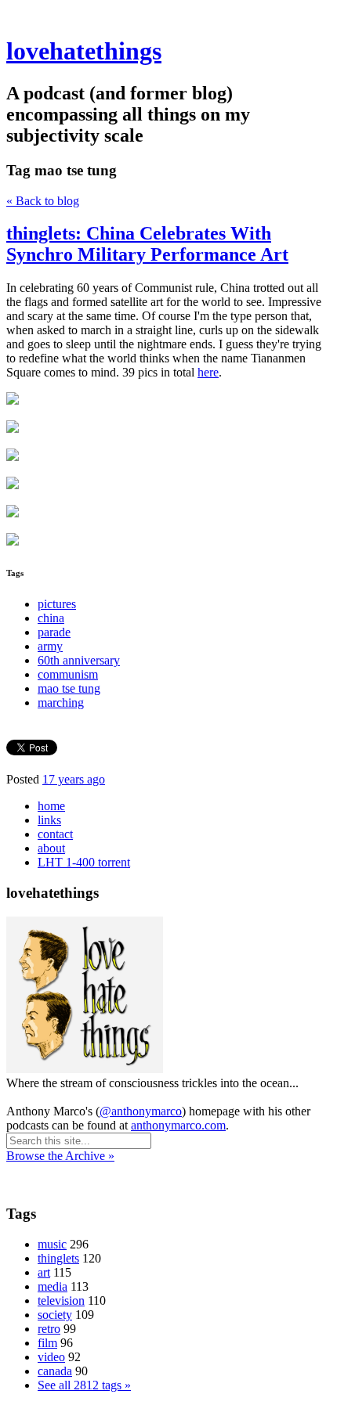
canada (55, 1371)
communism (68, 674)
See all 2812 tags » (84, 1385)
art (44, 1272)
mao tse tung (69, 688)
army (50, 646)
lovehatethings (83, 51)
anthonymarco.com (178, 1125)
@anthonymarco (141, 1111)
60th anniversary (79, 660)
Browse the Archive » (60, 1155)
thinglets (58, 1258)
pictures (57, 604)
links (49, 820)
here (208, 372)
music (52, 1244)
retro (49, 1328)
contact (55, 834)
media (52, 1286)
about (51, 848)
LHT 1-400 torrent (84, 862)
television (61, 1300)
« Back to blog (42, 200)
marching (61, 702)
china (51, 618)
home (51, 805)
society (55, 1314)
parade (54, 632)
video (51, 1357)
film (47, 1342)
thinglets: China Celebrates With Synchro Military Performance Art (147, 244)
